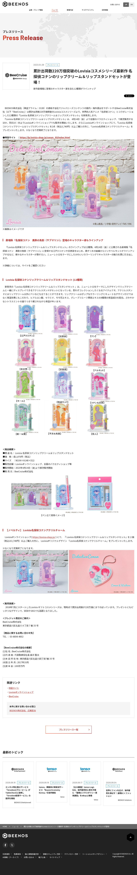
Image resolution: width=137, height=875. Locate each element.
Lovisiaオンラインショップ (21, 692)
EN (132, 4)
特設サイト (14, 688)
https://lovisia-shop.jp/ (43, 537)
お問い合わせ (115, 4)
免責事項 (17, 854)
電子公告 (41, 857)
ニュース (15, 826)
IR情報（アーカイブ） (11, 857)
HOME (5, 826)
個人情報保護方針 (32, 854)
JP (126, 4)
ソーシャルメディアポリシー (93, 854)
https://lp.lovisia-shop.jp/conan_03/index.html (45, 137)
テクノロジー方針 (71, 854)
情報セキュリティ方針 (51, 854)
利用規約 (6, 854)
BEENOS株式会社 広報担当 (22, 710)
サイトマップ (55, 857)
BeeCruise (13, 696)
